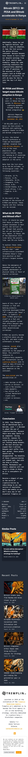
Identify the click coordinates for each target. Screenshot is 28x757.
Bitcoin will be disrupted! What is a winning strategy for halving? (13, 551)
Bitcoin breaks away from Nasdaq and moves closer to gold (13, 597)
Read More (6, 749)
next (24, 548)
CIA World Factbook (13, 247)
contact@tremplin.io (14, 728)
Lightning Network (9, 362)
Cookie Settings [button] (9, 752)
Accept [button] (19, 752)
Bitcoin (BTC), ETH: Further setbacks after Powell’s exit (6, 510)
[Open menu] (25, 3)
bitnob (13, 346)
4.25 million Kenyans (11, 146)
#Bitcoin (17, 103)
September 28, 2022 (15, 119)
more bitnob (10, 375)
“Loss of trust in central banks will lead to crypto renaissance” (21, 510)
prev (4, 548)
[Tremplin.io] (14, 3)
